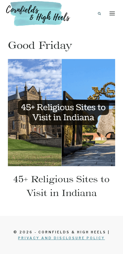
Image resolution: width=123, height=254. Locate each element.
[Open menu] (112, 13)
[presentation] (61, 112)
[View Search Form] (99, 13)
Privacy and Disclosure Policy (61, 238)
